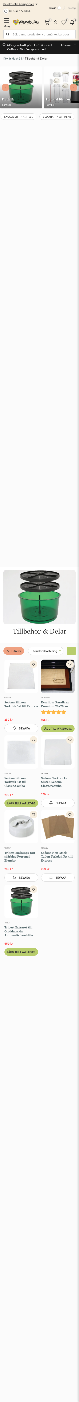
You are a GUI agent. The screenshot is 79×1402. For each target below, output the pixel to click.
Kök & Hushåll (12, 58)
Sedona (7, 697)
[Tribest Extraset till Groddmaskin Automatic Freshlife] (21, 902)
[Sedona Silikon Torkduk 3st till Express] (21, 677)
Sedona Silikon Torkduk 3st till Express (21, 704)
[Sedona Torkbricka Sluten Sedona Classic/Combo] (58, 753)
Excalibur (45, 697)
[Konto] (55, 22)
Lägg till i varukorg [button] (58, 728)
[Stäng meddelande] (75, 44)
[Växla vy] (71, 651)
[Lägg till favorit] (33, 664)
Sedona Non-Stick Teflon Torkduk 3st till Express (57, 856)
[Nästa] (73, 87)
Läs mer (66, 45)
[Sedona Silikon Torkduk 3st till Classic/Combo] (21, 753)
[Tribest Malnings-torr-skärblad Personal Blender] (21, 827)
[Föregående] (5, 87)
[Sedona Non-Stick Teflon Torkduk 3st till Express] (58, 827)
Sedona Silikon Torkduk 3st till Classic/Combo (15, 782)
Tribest (7, 848)
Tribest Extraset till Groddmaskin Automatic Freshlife (18, 931)
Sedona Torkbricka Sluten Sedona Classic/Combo (54, 782)
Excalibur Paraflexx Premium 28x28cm (55, 704)
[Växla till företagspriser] (61, 8)
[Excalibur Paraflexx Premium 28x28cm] (58, 677)
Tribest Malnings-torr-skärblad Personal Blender (20, 856)
